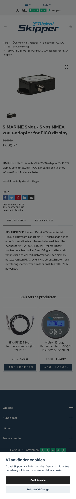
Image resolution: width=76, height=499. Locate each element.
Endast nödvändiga (38, 489)
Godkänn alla (38, 480)
